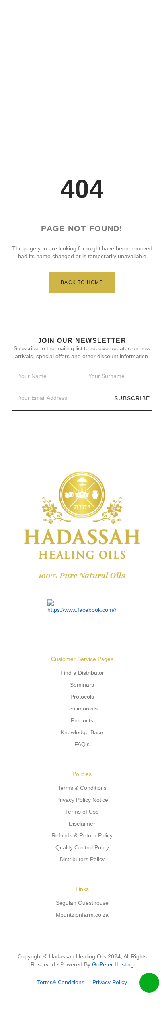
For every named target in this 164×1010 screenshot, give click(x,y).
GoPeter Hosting (113, 964)
